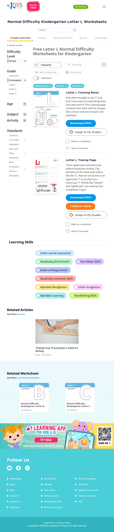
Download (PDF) (81, 123)
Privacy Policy (63, 522)
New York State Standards (14, 153)
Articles (21, 314)
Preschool (14, 75)
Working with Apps (53, 507)
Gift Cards (83, 484)
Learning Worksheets (28, 377)
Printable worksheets (20, 37)
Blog (12, 490)
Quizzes (83, 37)
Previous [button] (8, 397)
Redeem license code (88, 490)
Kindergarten (15, 80)
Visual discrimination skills (56, 278)
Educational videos (63, 37)
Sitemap (48, 484)
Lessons (42, 37)
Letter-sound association (55, 253)
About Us (14, 495)
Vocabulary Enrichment (54, 261)
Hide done (46, 78)
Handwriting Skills (85, 295)
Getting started (51, 495)
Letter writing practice (54, 270)
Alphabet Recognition (53, 287)
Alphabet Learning (51, 295)
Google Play (50, 478)
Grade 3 (12, 93)
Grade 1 (12, 84)
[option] (57, 337)
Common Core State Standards (14, 140)
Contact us (15, 501)
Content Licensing (87, 495)
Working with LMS (52, 501)
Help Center (49, 490)
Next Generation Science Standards (14, 169)
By (36, 64)
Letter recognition (89, 287)
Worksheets (15, 478)
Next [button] (105, 397)
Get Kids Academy (87, 478)
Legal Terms (49, 522)
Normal (12, 61)
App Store (14, 507)
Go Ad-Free (80, 7)
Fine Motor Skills (90, 261)
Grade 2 (12, 89)
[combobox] (49, 65)
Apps (12, 484)
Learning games (102, 37)
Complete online (80, 206)
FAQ (80, 501)
